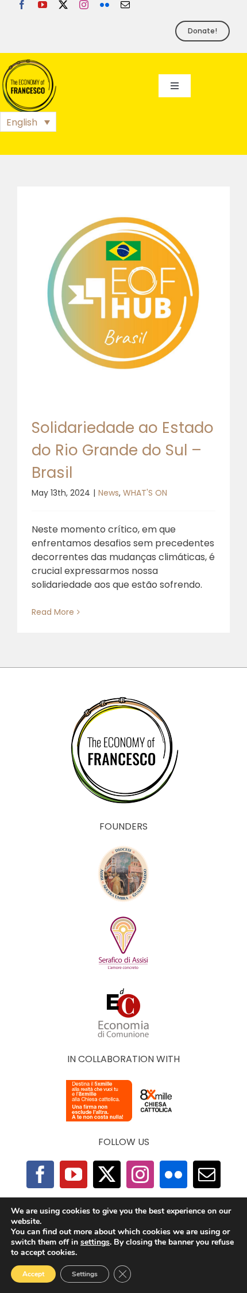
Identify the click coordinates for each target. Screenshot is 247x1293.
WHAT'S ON (145, 493)
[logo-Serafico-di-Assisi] (123, 918)
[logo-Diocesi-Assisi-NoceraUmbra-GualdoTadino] (123, 849)
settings (95, 1242)
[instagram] (83, 4)
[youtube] (42, 4)
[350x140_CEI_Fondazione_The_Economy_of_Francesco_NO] (123, 1082)
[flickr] (104, 4)
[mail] (125, 4)
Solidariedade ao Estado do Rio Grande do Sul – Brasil (123, 450)
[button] (28, 122)
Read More (53, 612)
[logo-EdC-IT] (123, 987)
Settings (85, 1274)
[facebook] (21, 4)
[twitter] (63, 4)
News (108, 493)
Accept (33, 1274)
